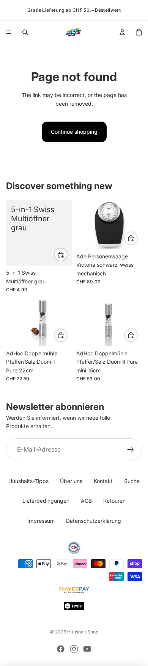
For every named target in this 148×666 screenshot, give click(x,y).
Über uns (71, 481)
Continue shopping (74, 131)
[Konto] (122, 32)
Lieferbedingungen (45, 500)
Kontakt (103, 481)
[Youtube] (87, 648)
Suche (132, 481)
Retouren (114, 500)
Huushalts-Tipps (28, 481)
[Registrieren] (131, 450)
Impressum (41, 520)
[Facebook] (60, 648)
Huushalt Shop (82, 632)
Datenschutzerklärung (93, 520)
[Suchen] (25, 32)
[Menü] (8, 32)
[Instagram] (74, 648)
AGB (86, 500)
